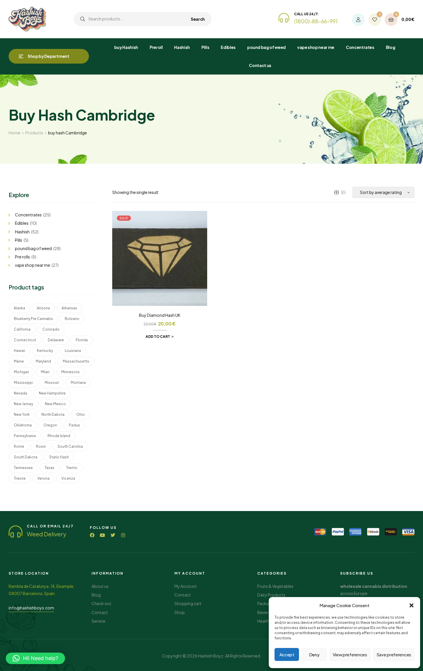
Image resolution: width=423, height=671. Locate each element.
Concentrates (28, 214)
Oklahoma (23, 425)
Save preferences (393, 654)
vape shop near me (32, 265)
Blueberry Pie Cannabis (33, 319)
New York (22, 414)
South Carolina (70, 446)
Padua (74, 425)
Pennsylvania (25, 436)
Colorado (51, 329)
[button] (411, 605)
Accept (286, 654)
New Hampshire (52, 393)
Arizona (43, 308)
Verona (43, 478)
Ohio (80, 414)
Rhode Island (58, 436)
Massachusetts (76, 361)
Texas (49, 468)
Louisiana (73, 350)
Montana (78, 382)
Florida (82, 340)
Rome (19, 446)
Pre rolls (22, 256)
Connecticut (25, 340)
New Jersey (23, 404)
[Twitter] (112, 535)
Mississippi (23, 382)
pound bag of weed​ (33, 248)
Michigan (21, 372)
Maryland (43, 361)
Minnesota (70, 372)
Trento (71, 468)
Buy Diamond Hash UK (159, 315)
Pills (18, 240)
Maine (19, 361)
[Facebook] (92, 535)
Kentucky (45, 350)
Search (198, 19)
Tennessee (23, 468)
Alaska (19, 308)
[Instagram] (123, 535)
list (343, 192)
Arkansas (69, 308)
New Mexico (55, 404)
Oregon (50, 425)
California (22, 329)
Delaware (56, 340)
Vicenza (68, 478)
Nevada (20, 393)
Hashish (22, 231)
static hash (59, 457)
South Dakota (25, 457)
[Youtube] (102, 535)
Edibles (21, 223)
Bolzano (72, 319)
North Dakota (52, 414)
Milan (45, 372)
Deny (314, 654)
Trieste (20, 478)
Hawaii (19, 350)
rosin (41, 446)
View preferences (350, 654)
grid (336, 192)
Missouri (52, 382)
